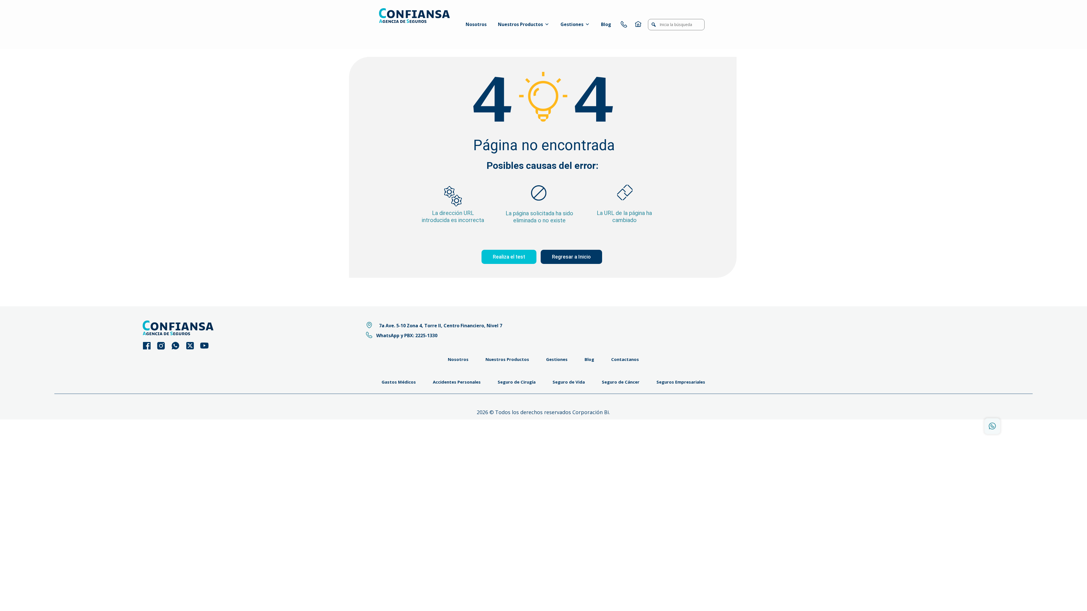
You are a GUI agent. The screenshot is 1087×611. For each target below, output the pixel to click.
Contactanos (625, 359)
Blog (606, 24)
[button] (653, 24)
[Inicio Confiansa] (638, 24)
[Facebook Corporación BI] (149, 345)
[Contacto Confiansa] (624, 24)
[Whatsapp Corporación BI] (178, 345)
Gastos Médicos (399, 382)
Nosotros (476, 24)
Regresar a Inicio (571, 257)
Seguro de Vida (569, 382)
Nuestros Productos (520, 24)
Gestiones (571, 24)
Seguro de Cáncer (620, 382)
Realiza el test (509, 257)
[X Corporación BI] (192, 345)
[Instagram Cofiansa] (164, 345)
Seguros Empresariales (680, 382)
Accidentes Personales (457, 382)
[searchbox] (676, 24)
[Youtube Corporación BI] (207, 345)
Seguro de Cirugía (517, 382)
